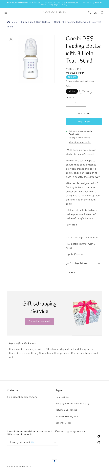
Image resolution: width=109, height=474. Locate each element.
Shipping (70, 81)
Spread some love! (39, 321)
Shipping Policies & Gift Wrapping (73, 403)
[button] (6, 12)
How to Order (62, 397)
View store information (80, 142)
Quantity (70, 97)
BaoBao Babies (25, 466)
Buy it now (84, 121)
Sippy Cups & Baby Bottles (35, 22)
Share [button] (72, 272)
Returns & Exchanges (66, 410)
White (72, 91)
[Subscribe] (55, 442)
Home (14, 22)
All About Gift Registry (67, 416)
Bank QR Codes (63, 423)
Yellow (85, 91)
